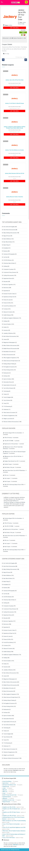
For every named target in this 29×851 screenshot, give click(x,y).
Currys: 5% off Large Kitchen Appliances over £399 (14, 827)
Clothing (5, 266)
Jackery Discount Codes (22, 23)
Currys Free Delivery (7, 781)
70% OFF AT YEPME (9, 440)
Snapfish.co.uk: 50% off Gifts (9, 807)
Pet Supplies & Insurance (9, 366)
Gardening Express (7, 796)
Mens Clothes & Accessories (10, 345)
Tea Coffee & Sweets (8, 388)
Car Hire (5, 257)
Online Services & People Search (11, 360)
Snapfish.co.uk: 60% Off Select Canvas (11, 812)
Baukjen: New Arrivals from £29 (11, 461)
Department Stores (8, 278)
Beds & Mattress (7, 238)
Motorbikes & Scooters (9, 351)
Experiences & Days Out (9, 296)
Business (6, 251)
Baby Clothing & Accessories (10, 232)
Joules (4, 788)
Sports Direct (5, 783)
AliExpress (5, 798)
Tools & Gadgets (7, 397)
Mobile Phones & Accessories (10, 348)
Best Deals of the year (9, 467)
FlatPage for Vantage (14, 502)
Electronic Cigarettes (8, 284)
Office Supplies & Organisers (10, 357)
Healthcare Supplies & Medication (11, 318)
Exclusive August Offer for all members (13, 432)
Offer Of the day (8, 437)
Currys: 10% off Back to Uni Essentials (11, 824)
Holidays (5, 321)
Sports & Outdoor (7, 379)
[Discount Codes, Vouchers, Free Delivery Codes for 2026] (14, 2)
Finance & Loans (7, 299)
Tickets (5, 394)
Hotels (5, 327)
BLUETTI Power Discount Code (9, 795)
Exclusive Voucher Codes (9, 293)
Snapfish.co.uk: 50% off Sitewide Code (11, 808)
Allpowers (5, 789)
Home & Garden (7, 324)
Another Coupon (8, 464)
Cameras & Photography (9, 254)
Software (6, 376)
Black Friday (6, 245)
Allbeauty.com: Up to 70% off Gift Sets (13, 456)
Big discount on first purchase (11, 443)
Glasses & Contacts (8, 312)
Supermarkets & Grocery (9, 385)
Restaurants (6, 373)
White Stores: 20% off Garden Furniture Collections (14, 830)
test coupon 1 (8, 478)
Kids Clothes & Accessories (10, 336)
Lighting (10, 25)
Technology (6, 391)
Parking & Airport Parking (9, 363)
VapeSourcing (6, 786)
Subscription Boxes (8, 382)
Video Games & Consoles (9, 412)
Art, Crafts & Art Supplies (9, 226)
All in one (7, 475)
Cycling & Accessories (9, 275)
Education (6, 281)
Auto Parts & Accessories (9, 229)
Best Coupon (7, 481)
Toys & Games (7, 400)
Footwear (6, 309)
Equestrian (6, 290)
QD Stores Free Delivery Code (9, 784)
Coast (4, 793)
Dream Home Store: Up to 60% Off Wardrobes (15, 470)
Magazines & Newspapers (9, 342)
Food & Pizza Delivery (8, 306)
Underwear (6, 409)
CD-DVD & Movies (8, 260)
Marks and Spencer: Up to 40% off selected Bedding (14, 820)
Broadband (6, 248)
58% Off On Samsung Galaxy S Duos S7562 (14, 484)
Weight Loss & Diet (8, 418)
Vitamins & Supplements (9, 415)
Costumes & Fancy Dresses (10, 272)
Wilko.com (5, 791)
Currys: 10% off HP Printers (9, 837)
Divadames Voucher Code (8, 800)
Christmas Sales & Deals (9, 263)
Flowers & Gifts (7, 302)
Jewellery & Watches (8, 333)
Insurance (6, 330)
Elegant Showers (6, 801)
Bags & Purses (7, 235)
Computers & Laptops (8, 269)
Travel (5, 403)
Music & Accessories (8, 354)
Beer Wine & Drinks (8, 242)
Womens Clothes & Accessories (11, 421)
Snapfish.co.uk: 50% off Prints (9, 815)
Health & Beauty (7, 315)
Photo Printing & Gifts (8, 369)
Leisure (5, 339)
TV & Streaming (7, 406)
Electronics (6, 287)
